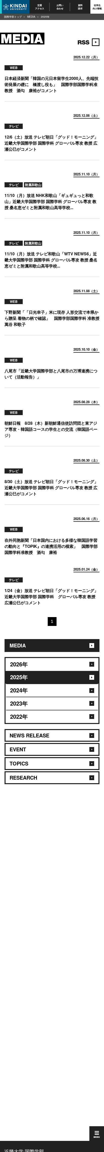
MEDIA (31, 16)
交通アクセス (39, 7)
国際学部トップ (13, 16)
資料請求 (80, 7)
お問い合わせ (60, 7)
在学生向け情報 (97, 7)
